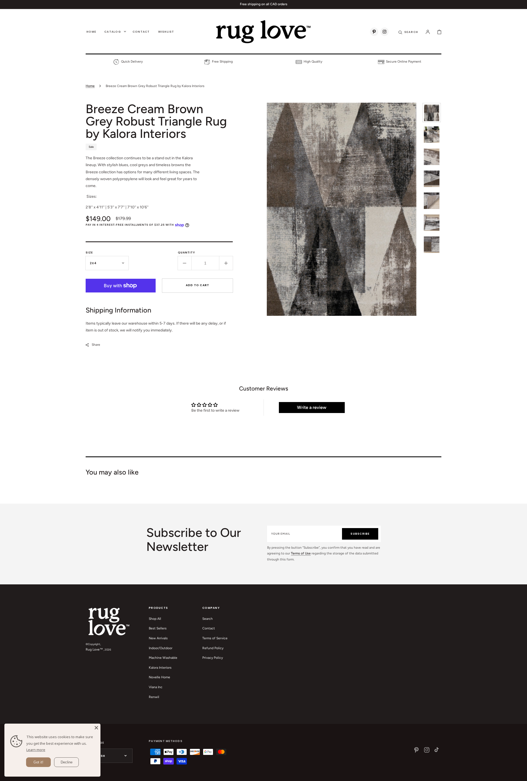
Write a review (311, 407)
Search (207, 619)
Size (89, 252)
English (98, 756)
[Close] (96, 727)
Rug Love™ (94, 649)
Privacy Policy (212, 658)
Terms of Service (215, 638)
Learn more (35, 749)
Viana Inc (155, 687)
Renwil (154, 697)
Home (90, 86)
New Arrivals (158, 638)
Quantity (186, 252)
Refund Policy (212, 648)
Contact (208, 628)
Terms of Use (301, 553)
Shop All (155, 619)
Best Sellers (158, 628)
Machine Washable (163, 658)
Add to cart (197, 285)
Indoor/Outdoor (160, 648)
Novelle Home (159, 677)
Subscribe (360, 534)
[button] (408, 32)
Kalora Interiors (160, 668)
